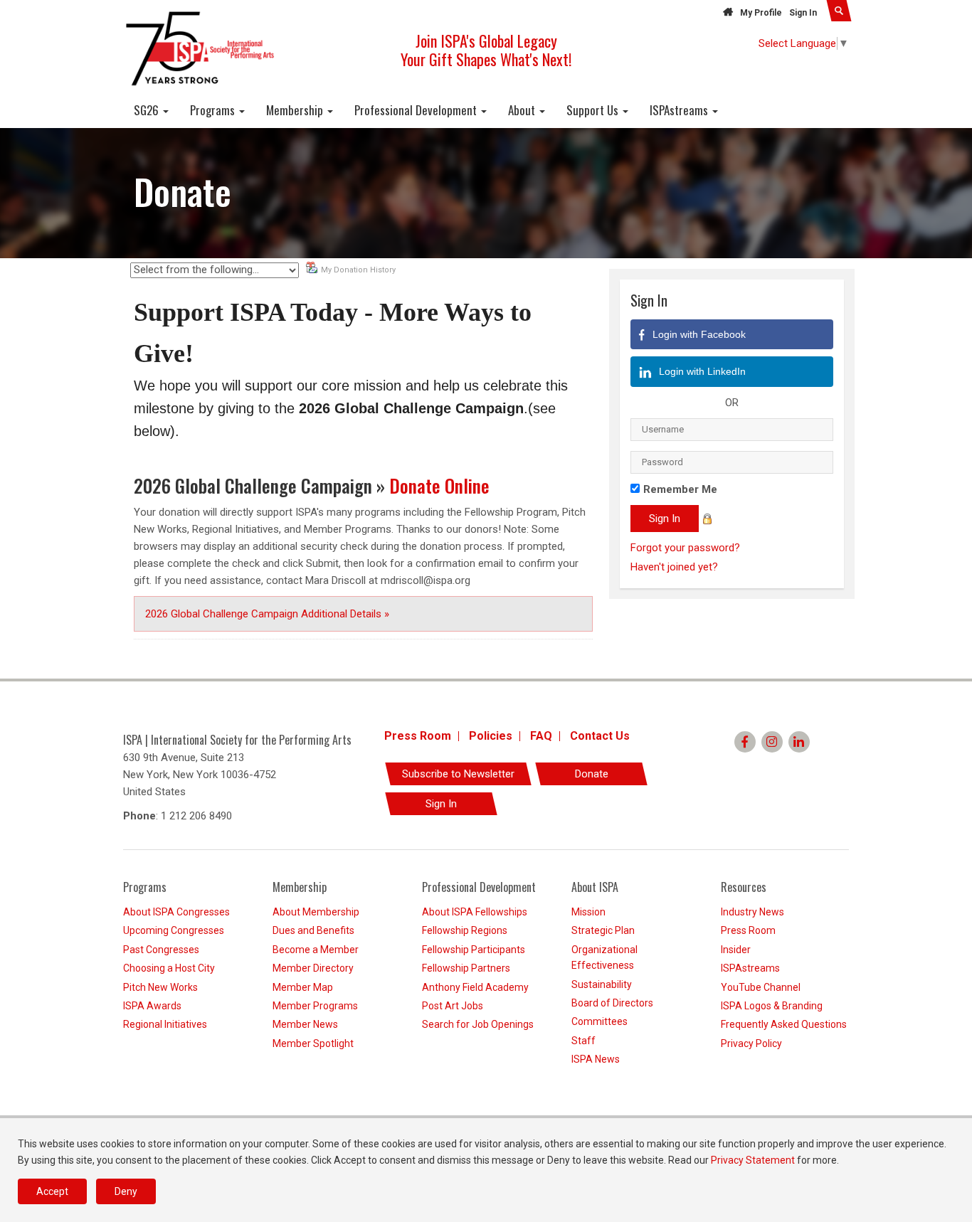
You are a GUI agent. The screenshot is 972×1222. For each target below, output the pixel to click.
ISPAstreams (680, 110)
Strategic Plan (603, 930)
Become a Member (316, 949)
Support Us (593, 110)
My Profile (761, 13)
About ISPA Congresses (176, 912)
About (523, 110)
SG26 (148, 110)
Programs (214, 110)
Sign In (803, 13)
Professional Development (417, 110)
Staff (583, 1040)
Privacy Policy (751, 1043)
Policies (490, 736)
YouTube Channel (761, 987)
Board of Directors (612, 1003)
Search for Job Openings (478, 1024)
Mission (588, 912)
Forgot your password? (685, 547)
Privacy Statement (753, 1160)
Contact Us (600, 736)
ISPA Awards (152, 1005)
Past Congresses (161, 949)
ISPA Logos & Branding (772, 1005)
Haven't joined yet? (674, 566)
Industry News (752, 912)
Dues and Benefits (313, 930)
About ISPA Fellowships (474, 912)
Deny (126, 1191)
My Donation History (358, 270)
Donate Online (439, 485)
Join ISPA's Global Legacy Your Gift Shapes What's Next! (486, 49)
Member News (305, 1024)
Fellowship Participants (473, 949)
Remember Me (680, 489)
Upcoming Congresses (173, 930)
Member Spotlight (313, 1043)
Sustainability (601, 984)
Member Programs (315, 1005)
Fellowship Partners (466, 968)
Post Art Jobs (452, 1005)
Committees (599, 1021)
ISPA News (595, 1059)
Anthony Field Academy (475, 987)
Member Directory (313, 968)
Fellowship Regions (464, 930)
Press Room (417, 736)
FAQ (541, 736)
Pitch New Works (160, 987)
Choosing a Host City (169, 968)
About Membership (316, 912)
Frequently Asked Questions (784, 1024)
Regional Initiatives (165, 1024)
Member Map (303, 987)
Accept (52, 1191)
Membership (296, 110)
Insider (736, 949)
